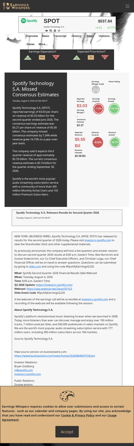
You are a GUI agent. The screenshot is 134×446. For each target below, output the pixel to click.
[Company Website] (54, 30)
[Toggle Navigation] (127, 6)
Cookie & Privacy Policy (77, 415)
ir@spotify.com (23, 370)
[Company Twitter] (58, 30)
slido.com (35, 266)
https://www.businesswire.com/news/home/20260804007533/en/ (54, 356)
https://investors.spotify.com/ (54, 285)
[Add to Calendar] (50, 30)
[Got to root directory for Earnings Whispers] (16, 6)
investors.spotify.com (98, 240)
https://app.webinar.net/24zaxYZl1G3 (49, 289)
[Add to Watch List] (46, 30)
